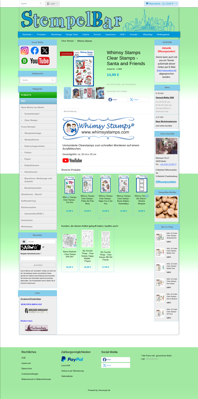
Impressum (110, 34)
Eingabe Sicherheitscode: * (31, 253)
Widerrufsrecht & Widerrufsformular (36, 379)
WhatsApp (147, 34)
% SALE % (26, 95)
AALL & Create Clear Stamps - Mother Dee (172, 251)
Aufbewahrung (28, 201)
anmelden (38, 265)
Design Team (72, 34)
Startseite (26, 34)
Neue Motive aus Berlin (32, 107)
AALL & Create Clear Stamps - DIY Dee (172, 311)
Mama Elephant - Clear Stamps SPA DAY (69, 254)
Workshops (56, 34)
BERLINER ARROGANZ (31, 304)
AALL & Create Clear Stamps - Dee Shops (172, 281)
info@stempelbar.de (167, 70)
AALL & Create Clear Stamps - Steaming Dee (172, 235)
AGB (122, 34)
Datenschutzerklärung (36, 276)
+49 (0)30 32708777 (168, 164)
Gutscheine (27, 220)
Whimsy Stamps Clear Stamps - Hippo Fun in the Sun (106, 200)
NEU (23, 101)
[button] (117, 99)
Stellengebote (163, 34)
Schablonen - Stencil (31, 194)
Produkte (41, 34)
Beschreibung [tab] (70, 111)
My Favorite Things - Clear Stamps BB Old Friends (105, 256)
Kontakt (133, 34)
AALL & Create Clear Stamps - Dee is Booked (172, 296)
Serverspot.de (104, 390)
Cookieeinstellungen (29, 374)
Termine (97, 34)
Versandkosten (130, 84)
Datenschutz (26, 369)
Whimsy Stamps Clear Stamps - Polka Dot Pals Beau (88, 200)
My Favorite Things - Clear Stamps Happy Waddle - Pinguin (87, 256)
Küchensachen (28, 207)
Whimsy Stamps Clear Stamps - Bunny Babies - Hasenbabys (124, 200)
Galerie (85, 34)
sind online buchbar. (164, 126)
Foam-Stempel (28, 127)
